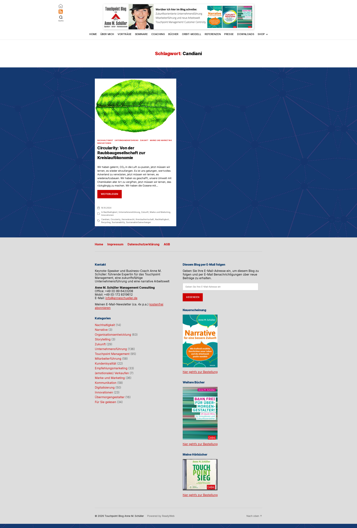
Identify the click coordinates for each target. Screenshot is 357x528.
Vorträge (125, 34)
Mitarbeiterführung (108, 358)
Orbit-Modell (191, 34)
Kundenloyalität (105, 363)
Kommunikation (105, 383)
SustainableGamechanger (138, 222)
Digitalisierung (105, 387)
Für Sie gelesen (105, 402)
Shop (261, 34)
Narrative (101, 329)
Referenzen (213, 34)
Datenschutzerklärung (144, 244)
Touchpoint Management (112, 354)
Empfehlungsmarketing (111, 368)
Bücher (173, 34)
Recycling (106, 222)
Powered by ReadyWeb (160, 515)
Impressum (115, 244)
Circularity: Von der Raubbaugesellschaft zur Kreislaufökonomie (121, 153)
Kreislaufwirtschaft (145, 219)
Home (93, 34)
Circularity (115, 219)
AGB (167, 244)
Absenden (192, 297)
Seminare (141, 34)
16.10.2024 (106, 208)
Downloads (245, 34)
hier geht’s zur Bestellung (200, 372)
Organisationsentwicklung (113, 334)
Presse (229, 34)
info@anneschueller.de (121, 298)
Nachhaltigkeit (105, 140)
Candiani (105, 219)
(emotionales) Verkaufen (112, 373)
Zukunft (144, 140)
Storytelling (103, 339)
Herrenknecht (128, 219)
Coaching (158, 34)
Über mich (107, 34)
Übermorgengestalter (110, 397)
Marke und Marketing (161, 140)
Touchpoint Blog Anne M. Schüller (124, 515)
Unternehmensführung (126, 140)
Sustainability (118, 222)
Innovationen (104, 143)
